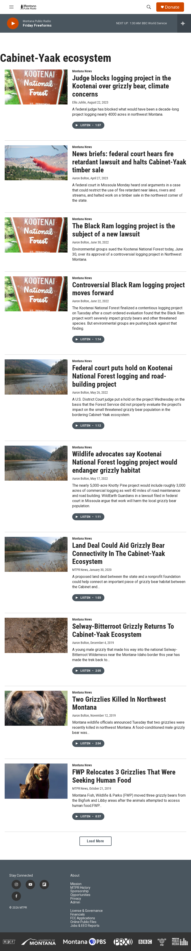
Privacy (75, 898)
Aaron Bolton (80, 178)
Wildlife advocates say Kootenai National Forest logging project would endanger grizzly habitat (124, 462)
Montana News (82, 71)
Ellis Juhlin (79, 102)
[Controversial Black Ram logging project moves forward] (36, 293)
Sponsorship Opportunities (80, 893)
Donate (172, 7)
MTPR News (80, 788)
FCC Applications (82, 918)
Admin (75, 902)
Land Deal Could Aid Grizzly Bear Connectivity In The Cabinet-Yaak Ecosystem (118, 553)
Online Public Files (83, 922)
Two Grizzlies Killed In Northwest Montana (119, 703)
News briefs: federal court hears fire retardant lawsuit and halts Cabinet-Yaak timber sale (129, 162)
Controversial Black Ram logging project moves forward (128, 289)
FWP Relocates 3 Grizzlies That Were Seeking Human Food (123, 776)
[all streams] (184, 23)
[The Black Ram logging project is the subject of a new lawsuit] (36, 234)
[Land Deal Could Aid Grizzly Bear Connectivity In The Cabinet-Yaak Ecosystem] (36, 554)
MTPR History (80, 887)
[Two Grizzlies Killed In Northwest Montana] (36, 708)
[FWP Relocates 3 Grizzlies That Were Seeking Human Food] (36, 781)
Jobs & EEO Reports (84, 925)
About (74, 875)
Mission (76, 884)
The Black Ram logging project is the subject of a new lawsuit (123, 230)
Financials (77, 914)
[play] (13, 23)
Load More (95, 841)
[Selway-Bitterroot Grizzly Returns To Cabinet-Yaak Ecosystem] (36, 635)
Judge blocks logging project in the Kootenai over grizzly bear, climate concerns (121, 86)
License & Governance (86, 911)
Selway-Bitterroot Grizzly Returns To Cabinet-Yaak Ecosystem (123, 630)
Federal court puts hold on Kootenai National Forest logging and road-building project (122, 376)
